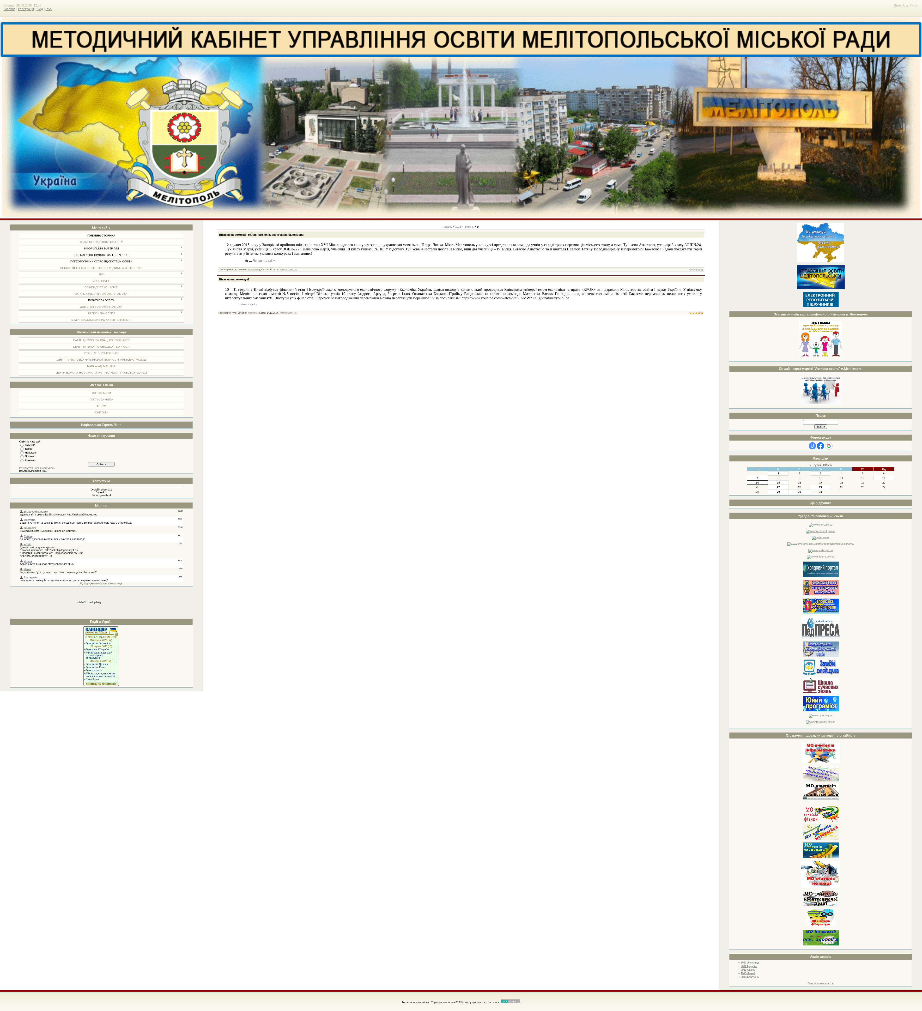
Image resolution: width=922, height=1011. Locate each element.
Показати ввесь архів (820, 983)
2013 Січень (748, 969)
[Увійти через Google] (829, 446)
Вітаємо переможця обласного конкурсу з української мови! (261, 234)
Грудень (469, 226)
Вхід (39, 9)
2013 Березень (750, 976)
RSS (49, 9)
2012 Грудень (749, 966)
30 (799, 491)
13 (883, 478)
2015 (458, 226)
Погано (29, 456)
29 (778, 491)
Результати (26, 467)
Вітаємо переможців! (234, 279)
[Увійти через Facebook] (820, 445)
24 (820, 487)
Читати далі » (264, 260)
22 (778, 487)
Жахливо (30, 460)
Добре (28, 448)
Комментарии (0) (288, 269)
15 (778, 482)
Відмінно (30, 444)
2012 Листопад (750, 962)
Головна (9, 9)
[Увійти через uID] (812, 445)
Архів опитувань (45, 467)
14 (757, 482)
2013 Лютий (748, 973)
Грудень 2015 (821, 465)
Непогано (30, 452)
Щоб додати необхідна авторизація (101, 583)
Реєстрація (26, 9)
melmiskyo (253, 269)
